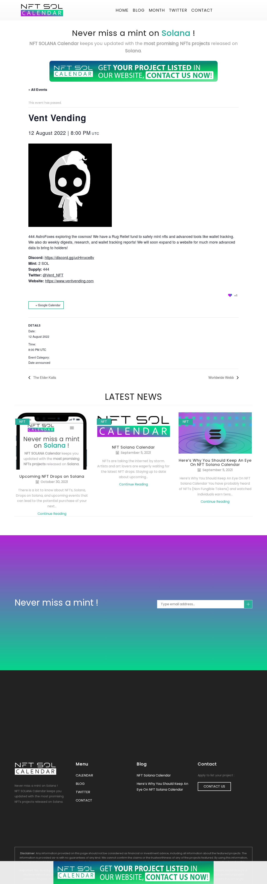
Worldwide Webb (221, 377)
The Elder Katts (44, 377)
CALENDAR (84, 775)
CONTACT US (214, 786)
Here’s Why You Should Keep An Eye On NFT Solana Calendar (215, 462)
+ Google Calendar (47, 305)
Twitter (178, 10)
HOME (122, 10)
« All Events (37, 89)
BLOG (139, 10)
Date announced (39, 362)
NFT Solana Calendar (133, 447)
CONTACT (202, 10)
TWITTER (83, 792)
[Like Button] (230, 295)
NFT (22, 421)
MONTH (157, 10)
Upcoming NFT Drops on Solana (51, 476)
